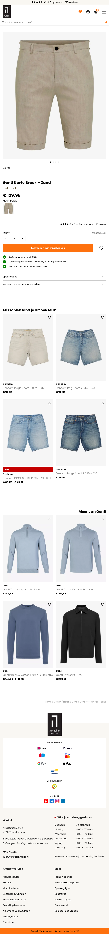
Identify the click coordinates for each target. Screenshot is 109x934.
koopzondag (86, 856)
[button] (104, 11)
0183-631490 (10, 852)
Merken (57, 702)
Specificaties (10, 276)
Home (48, 702)
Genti (74, 702)
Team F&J (74, 931)
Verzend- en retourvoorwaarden (21, 284)
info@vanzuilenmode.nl (16, 856)
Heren (66, 702)
